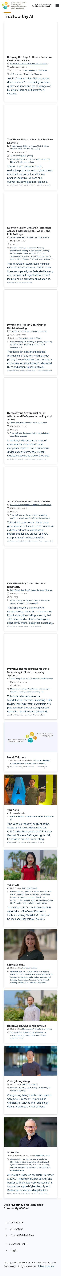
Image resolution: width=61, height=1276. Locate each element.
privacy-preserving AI (41, 894)
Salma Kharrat (16, 964)
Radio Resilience (17, 1170)
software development (40, 518)
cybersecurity (15, 1159)
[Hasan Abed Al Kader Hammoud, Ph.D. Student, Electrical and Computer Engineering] (30, 1005)
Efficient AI (14, 162)
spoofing (23, 436)
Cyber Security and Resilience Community (41, 5)
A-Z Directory (13, 1222)
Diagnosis (29, 600)
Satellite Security (25, 1165)
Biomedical (33, 603)
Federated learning (17, 248)
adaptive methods (27, 162)
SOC (48, 1168)
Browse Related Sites (22, 1235)
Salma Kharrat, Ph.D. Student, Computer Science (29, 237)
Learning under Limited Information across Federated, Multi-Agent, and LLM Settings (29, 231)
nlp (31, 74)
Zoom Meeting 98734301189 (21, 156)
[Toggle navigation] (57, 5)
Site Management (15, 1244)
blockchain (14, 1162)
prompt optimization (37, 253)
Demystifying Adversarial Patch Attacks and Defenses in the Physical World (29, 416)
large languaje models (34, 816)
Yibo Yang (13, 810)
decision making (16, 342)
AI (11, 74)
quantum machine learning (42, 900)
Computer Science (29, 888)
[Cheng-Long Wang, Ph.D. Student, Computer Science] (30, 1061)
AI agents (38, 74)
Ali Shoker (13, 1152)
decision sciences (24, 894)
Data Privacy (18, 344)
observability (15, 259)
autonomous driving (41, 1165)
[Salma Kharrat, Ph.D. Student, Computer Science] (30, 944)
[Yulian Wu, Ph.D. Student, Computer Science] (30, 865)
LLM (27, 74)
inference (25, 259)
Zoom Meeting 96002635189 (35, 70)
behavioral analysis (42, 600)
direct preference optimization (35, 903)
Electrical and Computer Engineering (37, 1029)
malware (42, 1168)
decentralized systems (19, 256)
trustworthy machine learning (38, 159)
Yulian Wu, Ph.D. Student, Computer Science (28, 331)
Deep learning (40, 1032)
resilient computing (30, 1159)
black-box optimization (19, 253)
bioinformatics (15, 903)
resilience (43, 1159)
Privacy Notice (46, 1266)
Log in (13, 1250)
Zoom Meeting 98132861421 (30, 338)
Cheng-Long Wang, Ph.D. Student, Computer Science (31, 679)
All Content (16, 1229)
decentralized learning (19, 251)
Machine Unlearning (18, 689)
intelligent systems (33, 974)
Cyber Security (16, 767)
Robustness (40, 897)
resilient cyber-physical (29, 1162)
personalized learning (35, 248)
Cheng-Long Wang (18, 1081)
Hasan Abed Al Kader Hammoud (26, 1025)
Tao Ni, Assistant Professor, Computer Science (28, 423)
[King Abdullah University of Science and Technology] (14, 5)
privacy (28, 892)
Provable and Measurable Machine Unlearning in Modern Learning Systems (28, 672)
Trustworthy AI (19, 74)
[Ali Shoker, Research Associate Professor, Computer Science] (30, 1132)
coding (13, 518)
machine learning (31, 344)
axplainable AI (24, 518)
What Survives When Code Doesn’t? (28, 501)
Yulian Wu (13, 885)
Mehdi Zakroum (16, 757)
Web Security (28, 767)
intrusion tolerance (17, 1168)
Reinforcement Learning (39, 251)
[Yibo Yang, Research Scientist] (30, 790)
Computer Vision (30, 433)
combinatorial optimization (40, 256)
